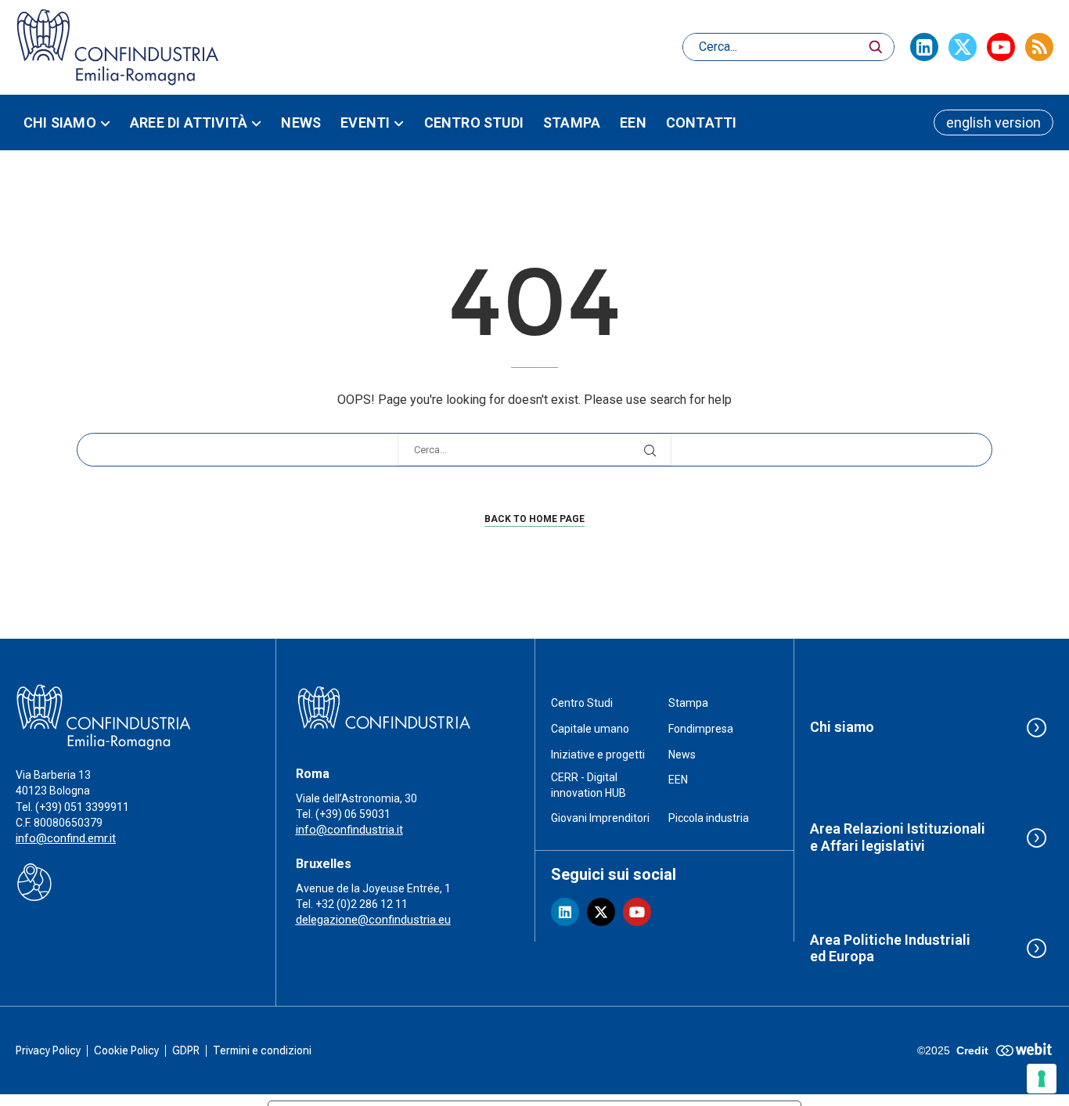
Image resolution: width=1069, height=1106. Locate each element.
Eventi (365, 122)
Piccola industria (708, 818)
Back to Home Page (534, 518)
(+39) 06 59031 (353, 814)
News (301, 122)
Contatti (701, 122)
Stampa (571, 122)
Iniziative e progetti (598, 754)
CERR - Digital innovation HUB (588, 785)
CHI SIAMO (59, 122)
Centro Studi (582, 703)
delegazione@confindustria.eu (373, 920)
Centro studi (474, 122)
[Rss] (1039, 47)
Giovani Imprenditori (600, 818)
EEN (633, 122)
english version (993, 122)
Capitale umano (590, 728)
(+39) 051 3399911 (82, 807)
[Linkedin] (924, 47)
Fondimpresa (700, 728)
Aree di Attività (188, 122)
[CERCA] (876, 47)
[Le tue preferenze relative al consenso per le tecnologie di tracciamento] (1041, 1078)
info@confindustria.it (349, 830)
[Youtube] (1001, 47)
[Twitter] (962, 47)
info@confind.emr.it (66, 838)
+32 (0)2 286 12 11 (361, 904)
